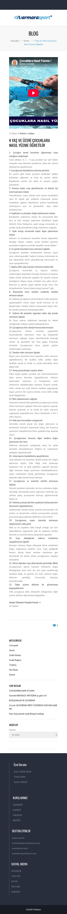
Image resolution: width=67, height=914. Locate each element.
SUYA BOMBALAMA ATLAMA (21, 690)
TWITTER (15, 876)
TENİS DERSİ (20, 777)
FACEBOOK (16, 871)
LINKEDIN (15, 891)
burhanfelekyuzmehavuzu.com (26, 843)
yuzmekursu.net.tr (20, 848)
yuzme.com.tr (18, 838)
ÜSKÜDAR (17, 815)
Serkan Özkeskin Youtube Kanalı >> (25, 602)
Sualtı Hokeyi (15, 655)
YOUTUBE (15, 886)
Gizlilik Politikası (33, 909)
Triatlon (12, 665)
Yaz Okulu (13, 669)
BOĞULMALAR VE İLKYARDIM (22, 700)
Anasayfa (15, 40)
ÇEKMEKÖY (18, 804)
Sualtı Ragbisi (15, 660)
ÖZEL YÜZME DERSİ (22, 771)
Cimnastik (13, 645)
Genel (12, 650)
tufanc (31, 133)
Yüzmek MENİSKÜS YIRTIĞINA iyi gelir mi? (28, 695)
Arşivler (12, 730)
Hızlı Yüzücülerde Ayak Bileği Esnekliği (26, 713)
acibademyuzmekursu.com (24, 853)
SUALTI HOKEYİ (20, 782)
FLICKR (14, 881)
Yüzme (26, 40)
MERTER (16, 820)
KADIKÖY (17, 810)
